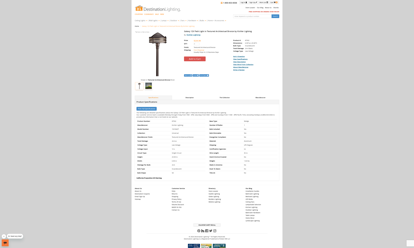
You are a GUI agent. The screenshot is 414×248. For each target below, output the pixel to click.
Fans (183, 20)
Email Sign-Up (140, 196)
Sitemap (138, 199)
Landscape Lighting (253, 221)
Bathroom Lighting (252, 194)
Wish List (263, 2)
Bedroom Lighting (252, 196)
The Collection (225, 98)
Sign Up (252, 2)
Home (137, 26)
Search (275, 16)
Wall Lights (153, 20)
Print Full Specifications (146, 109)
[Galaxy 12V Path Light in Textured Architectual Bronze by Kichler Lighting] (139, 86)
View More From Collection (243, 65)
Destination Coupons (142, 194)
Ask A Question (239, 56)
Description (190, 98)
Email (195, 75)
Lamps (164, 20)
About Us (268, 8)
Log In (243, 2)
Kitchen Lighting (251, 207)
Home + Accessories (216, 20)
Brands (276, 8)
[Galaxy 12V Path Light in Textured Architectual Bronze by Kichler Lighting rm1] (148, 86)
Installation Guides (252, 191)
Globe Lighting (214, 196)
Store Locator (250, 8)
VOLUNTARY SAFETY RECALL (207, 225)
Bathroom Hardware (253, 213)
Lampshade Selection (253, 205)
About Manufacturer (240, 67)
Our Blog (260, 8)
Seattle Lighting (214, 194)
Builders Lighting (215, 199)
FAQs (173, 191)
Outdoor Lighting (252, 210)
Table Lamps (250, 215)
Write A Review (239, 70)
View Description (239, 62)
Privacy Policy (176, 199)
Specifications (153, 98)
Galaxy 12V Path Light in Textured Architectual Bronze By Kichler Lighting (168, 26)
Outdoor (174, 20)
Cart (272, 2)
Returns (174, 194)
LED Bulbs (249, 199)
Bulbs (202, 20)
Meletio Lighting (214, 202)
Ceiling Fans (250, 202)
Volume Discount (178, 205)
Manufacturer (261, 98)
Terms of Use (176, 202)
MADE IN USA (176, 207)
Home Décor (250, 218)
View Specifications (240, 59)
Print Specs (203, 75)
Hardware (192, 20)
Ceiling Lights (140, 20)
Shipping (175, 196)
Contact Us (176, 210)
